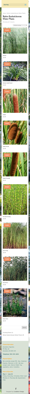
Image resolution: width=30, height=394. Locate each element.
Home (4, 13)
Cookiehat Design (19, 391)
